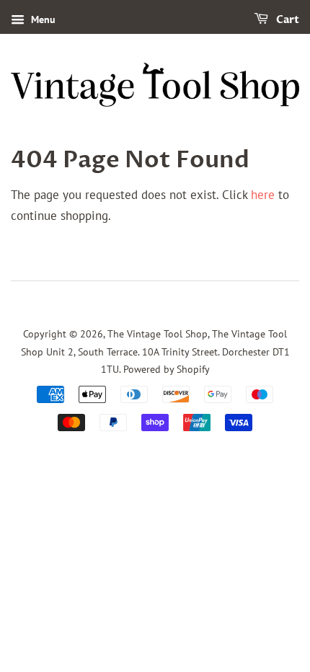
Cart (286, 20)
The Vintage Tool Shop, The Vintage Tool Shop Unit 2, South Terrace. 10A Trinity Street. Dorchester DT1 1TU (155, 351)
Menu (42, 19)
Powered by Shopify (166, 369)
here (263, 195)
